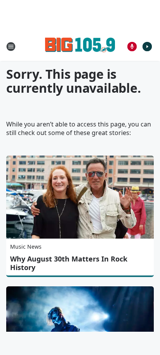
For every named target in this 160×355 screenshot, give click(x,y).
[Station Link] (80, 46)
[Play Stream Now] (147, 46)
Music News (26, 246)
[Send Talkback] (132, 46)
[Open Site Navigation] (11, 46)
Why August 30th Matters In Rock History (68, 263)
